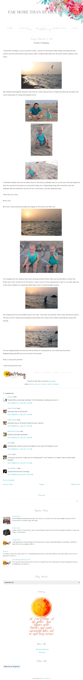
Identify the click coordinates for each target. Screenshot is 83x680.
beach (32, 384)
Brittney (42, 652)
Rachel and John (13, 431)
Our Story (41, 28)
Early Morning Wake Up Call (21, 559)
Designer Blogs (46, 678)
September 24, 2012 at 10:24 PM (20, 474)
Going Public (16, 540)
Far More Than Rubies (32, 11)
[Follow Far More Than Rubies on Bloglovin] (12, 667)
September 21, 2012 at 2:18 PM (20, 403)
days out (38, 384)
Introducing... (16, 516)
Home (10, 28)
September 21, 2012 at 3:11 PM (20, 449)
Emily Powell (12, 408)
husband (56, 384)
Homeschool (60, 28)
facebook (47, 372)
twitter (57, 372)
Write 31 (5, 551)
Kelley (10, 454)
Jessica (10, 397)
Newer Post (8, 484)
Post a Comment (9, 480)
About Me (24, 28)
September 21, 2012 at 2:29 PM (20, 414)
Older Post (75, 484)
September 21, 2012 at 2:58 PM (20, 438)
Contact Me (45, 30)
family (44, 384)
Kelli (9, 443)
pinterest (67, 372)
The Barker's (12, 468)
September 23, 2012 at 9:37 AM (20, 463)
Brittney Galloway (42, 649)
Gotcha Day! (16, 528)
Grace (49, 384)
